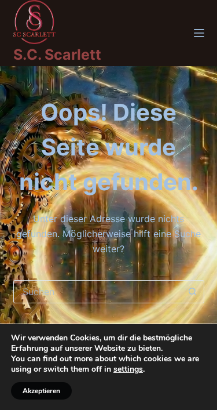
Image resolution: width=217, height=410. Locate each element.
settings (128, 369)
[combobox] (98, 291)
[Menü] (199, 33)
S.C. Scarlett (57, 54)
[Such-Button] (193, 292)
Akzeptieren (41, 391)
